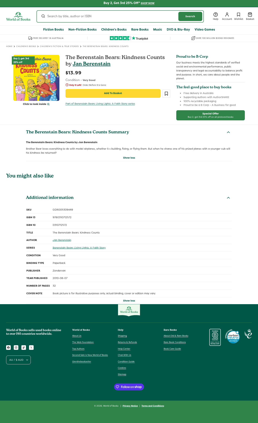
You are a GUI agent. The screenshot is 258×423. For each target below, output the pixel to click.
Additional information (50, 198)
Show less (129, 157)
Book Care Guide (172, 349)
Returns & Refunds (127, 342)
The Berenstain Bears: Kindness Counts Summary (77, 132)
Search (190, 16)
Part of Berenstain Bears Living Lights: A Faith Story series (100, 103)
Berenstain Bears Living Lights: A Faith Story (79, 247)
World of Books (111, 406)
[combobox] (120, 16)
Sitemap (122, 374)
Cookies (122, 368)
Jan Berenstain (92, 64)
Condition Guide (126, 361)
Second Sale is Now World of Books (90, 355)
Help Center (124, 349)
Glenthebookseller (81, 361)
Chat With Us (124, 355)
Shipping (122, 336)
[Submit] (42, 16)
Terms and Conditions (153, 405)
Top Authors (78, 349)
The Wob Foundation (83, 342)
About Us (76, 336)
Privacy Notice (130, 405)
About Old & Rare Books (176, 336)
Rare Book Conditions (175, 342)
